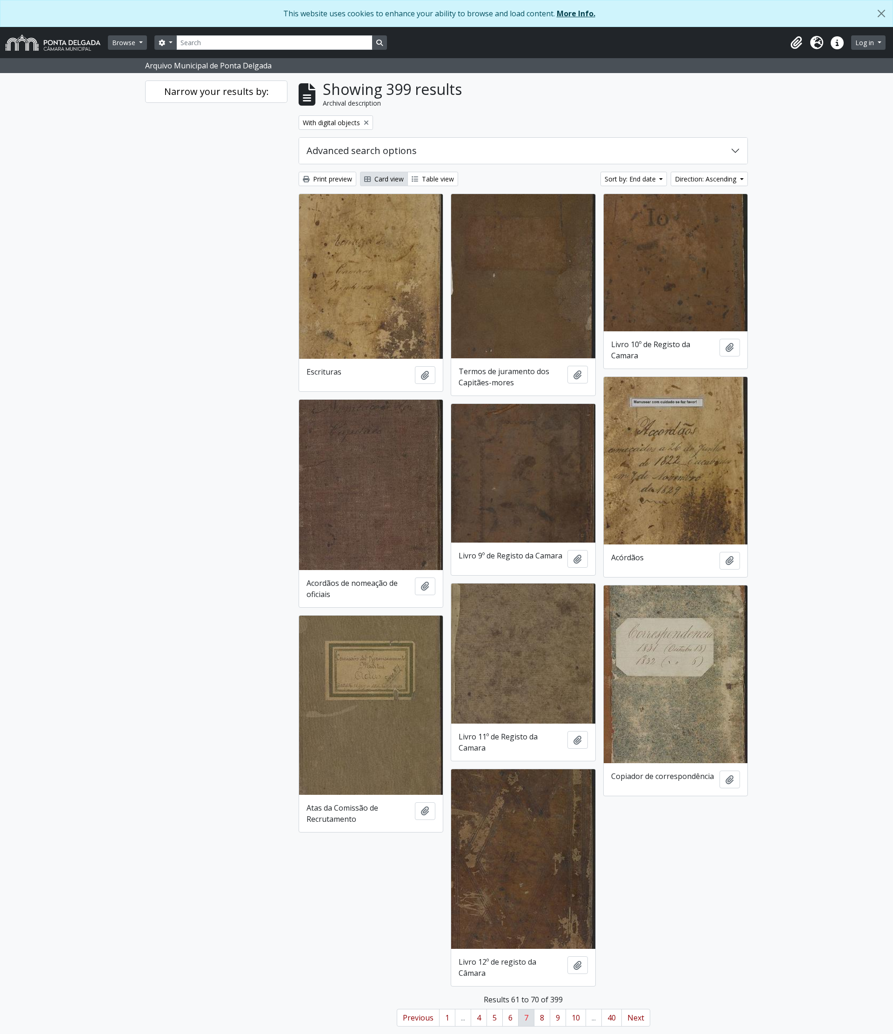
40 (611, 1018)
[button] (796, 43)
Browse (124, 42)
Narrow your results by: (216, 91)
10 (576, 1018)
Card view (388, 179)
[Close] (881, 13)
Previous (418, 1018)
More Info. (576, 13)
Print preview (331, 179)
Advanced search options (362, 150)
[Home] (57, 42)
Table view (437, 179)
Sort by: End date (631, 179)
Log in (865, 42)
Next (635, 1018)
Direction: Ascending (706, 179)
